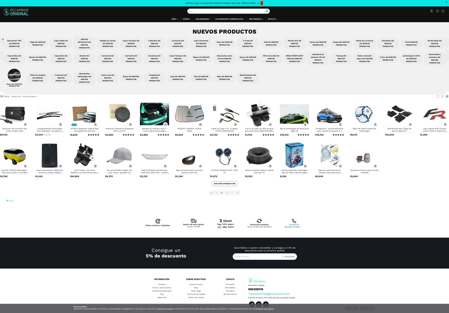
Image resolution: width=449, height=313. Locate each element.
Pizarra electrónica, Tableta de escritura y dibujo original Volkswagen (49, 172)
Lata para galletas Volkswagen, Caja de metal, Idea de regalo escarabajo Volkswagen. (294, 172)
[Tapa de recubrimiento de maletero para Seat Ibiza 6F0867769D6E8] (329, 155)
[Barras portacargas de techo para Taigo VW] (294, 114)
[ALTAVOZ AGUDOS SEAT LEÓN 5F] (224, 155)
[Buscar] (267, 11)
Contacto (162, 284)
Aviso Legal (196, 291)
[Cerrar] (446, 2)
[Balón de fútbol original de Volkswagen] (364, 114)
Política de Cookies (165, 309)
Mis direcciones (230, 294)
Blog (196, 288)
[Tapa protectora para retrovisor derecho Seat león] (189, 155)
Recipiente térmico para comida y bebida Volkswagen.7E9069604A (364, 172)
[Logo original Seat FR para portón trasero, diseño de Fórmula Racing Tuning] (434, 114)
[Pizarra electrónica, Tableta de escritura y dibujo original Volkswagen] (49, 155)
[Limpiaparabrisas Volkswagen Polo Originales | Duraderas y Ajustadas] (49, 114)
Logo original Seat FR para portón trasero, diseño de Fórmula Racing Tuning (434, 131)
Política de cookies (196, 297)
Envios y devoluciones (161, 288)
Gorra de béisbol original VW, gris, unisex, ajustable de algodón (119, 172)
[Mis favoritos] (437, 11)
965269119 (294, 225)
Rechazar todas (367, 308)
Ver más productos (224, 184)
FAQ (161, 294)
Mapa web (162, 297)
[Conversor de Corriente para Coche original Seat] (14, 114)
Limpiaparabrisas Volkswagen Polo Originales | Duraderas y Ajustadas (49, 131)
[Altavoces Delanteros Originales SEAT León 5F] (119, 114)
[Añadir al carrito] (25, 124)
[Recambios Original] (16, 11)
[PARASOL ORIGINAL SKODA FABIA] (189, 114)
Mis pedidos (230, 288)
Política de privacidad (196, 294)
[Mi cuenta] (432, 11)
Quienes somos (196, 284)
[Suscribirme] (289, 256)
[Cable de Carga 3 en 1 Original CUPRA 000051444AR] (224, 114)
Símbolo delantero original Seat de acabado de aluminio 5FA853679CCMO (84, 131)
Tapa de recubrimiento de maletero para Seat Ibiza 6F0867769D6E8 (329, 172)
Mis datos (230, 291)
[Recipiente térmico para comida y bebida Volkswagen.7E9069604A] (364, 155)
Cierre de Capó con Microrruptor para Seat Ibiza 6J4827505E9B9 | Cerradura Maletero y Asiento (259, 131)
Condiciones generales (161, 291)
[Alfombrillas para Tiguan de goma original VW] (399, 114)
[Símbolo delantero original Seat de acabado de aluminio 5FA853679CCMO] (84, 114)
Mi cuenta (230, 284)
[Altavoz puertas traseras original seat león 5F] (259, 155)
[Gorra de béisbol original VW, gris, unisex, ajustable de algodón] (119, 155)
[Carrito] (442, 11)
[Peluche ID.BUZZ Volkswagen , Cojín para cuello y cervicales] (14, 155)
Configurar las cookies (264, 309)
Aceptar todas (352, 308)
